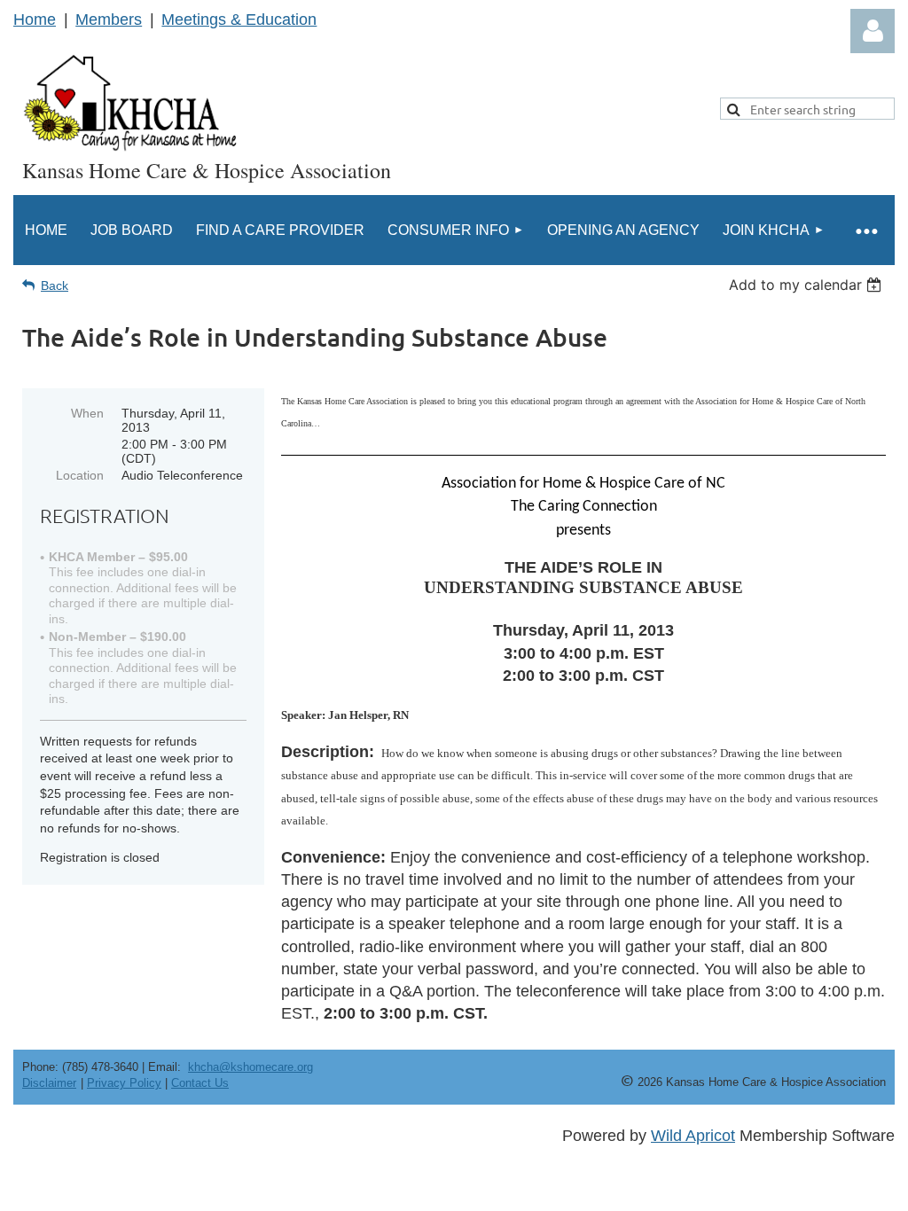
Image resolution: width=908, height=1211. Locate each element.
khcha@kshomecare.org (250, 1067)
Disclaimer (49, 1083)
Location (80, 475)
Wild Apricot (693, 1136)
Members (108, 19)
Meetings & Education (239, 19)
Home (34, 19)
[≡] (865, 230)
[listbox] (807, 284)
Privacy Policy (124, 1083)
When (87, 413)
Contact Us (200, 1083)
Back (54, 285)
